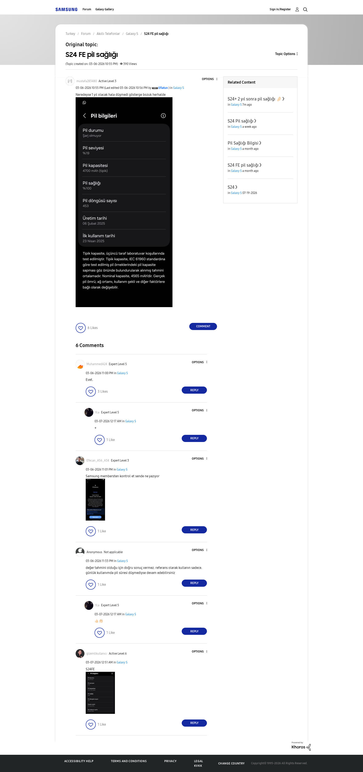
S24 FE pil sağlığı (243, 165)
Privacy (170, 761)
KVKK (198, 766)
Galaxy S (178, 88)
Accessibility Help (78, 761)
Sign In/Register (280, 9)
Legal (198, 761)
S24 (231, 187)
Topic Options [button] (285, 54)
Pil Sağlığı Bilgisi (243, 143)
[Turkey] (66, 9)
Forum (87, 9)
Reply (194, 390)
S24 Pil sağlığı (240, 121)
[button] (210, 79)
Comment (203, 326)
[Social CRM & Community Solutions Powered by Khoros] (301, 746)
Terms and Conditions (129, 761)
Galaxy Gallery (104, 9)
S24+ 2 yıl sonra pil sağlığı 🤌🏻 (254, 98)
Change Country (231, 763)
